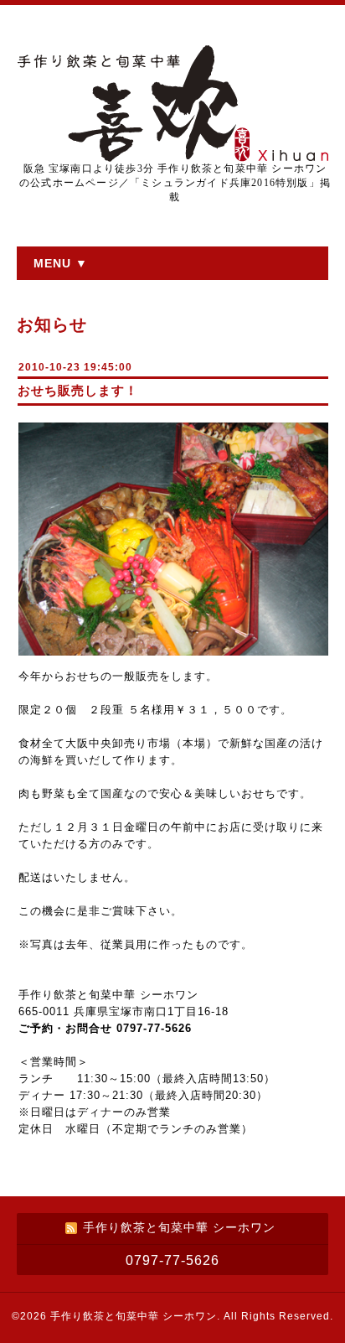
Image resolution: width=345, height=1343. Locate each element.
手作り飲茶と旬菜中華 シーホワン (133, 1316)
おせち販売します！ (78, 390)
